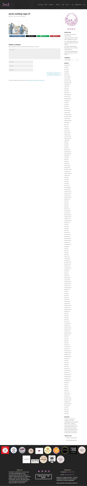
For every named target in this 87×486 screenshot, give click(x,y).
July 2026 (66, 67)
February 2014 (67, 323)
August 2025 (67, 84)
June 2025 (66, 86)
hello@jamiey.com (73, 440)
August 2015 (67, 289)
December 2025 (67, 81)
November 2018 (67, 216)
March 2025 (66, 92)
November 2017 (67, 240)
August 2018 (67, 222)
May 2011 (66, 388)
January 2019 (67, 212)
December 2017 (67, 238)
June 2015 (66, 293)
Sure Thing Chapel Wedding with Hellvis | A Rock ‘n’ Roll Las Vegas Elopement (71, 48)
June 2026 (66, 69)
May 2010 (66, 411)
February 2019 (67, 210)
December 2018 (67, 214)
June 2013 (66, 338)
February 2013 (67, 346)
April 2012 (66, 366)
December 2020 (67, 169)
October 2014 (67, 307)
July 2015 (66, 291)
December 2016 (67, 262)
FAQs (72, 4)
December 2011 (67, 374)
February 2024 (67, 110)
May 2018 (66, 228)
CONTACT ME (40, 4)
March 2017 (66, 256)
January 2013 (67, 348)
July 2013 (66, 336)
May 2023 (66, 126)
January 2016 (67, 279)
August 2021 (67, 155)
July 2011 (66, 384)
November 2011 (67, 376)
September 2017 (67, 244)
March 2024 (66, 108)
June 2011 (66, 386)
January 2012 (67, 372)
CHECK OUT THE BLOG (43, 476)
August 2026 (67, 65)
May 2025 (66, 88)
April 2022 (66, 147)
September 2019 (67, 197)
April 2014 (66, 319)
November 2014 (67, 305)
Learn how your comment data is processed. (35, 80)
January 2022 (67, 149)
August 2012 (67, 358)
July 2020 (66, 177)
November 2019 (67, 193)
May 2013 (66, 340)
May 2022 (66, 145)
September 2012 (67, 356)
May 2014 (66, 317)
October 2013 (67, 331)
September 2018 (67, 220)
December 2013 (67, 327)
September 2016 (67, 268)
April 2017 (66, 254)
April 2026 (66, 73)
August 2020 (67, 175)
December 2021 (67, 151)
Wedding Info (78, 4)
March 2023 (66, 130)
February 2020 (67, 187)
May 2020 (66, 181)
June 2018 (66, 226)
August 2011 (67, 382)
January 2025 (67, 96)
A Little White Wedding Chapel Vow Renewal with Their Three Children (70, 53)
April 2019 (66, 207)
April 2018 (66, 230)
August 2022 (67, 140)
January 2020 (67, 189)
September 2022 (67, 138)
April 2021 (66, 161)
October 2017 (67, 242)
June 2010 (66, 409)
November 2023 (67, 116)
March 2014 (66, 321)
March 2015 (66, 299)
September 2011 (67, 380)
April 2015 (66, 297)
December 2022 (67, 136)
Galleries (51, 4)
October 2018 (67, 218)
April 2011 (66, 390)
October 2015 (67, 285)
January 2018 (67, 236)
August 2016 (67, 270)
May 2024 (66, 106)
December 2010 (67, 398)
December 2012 (67, 350)
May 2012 (66, 364)
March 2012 (66, 368)
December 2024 (67, 98)
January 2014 (67, 325)
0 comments (22, 16)
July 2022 (66, 142)
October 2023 (67, 118)
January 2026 (67, 79)
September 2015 (67, 287)
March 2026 (66, 75)
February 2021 (67, 165)
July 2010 (66, 407)
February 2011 (67, 394)
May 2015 (66, 295)
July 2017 (66, 248)
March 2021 (66, 163)
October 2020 (67, 171)
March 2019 (66, 208)
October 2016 (67, 266)
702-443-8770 (74, 437)
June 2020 (66, 179)
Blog (63, 4)
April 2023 (66, 128)
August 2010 (67, 405)
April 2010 (66, 413)
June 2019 (66, 203)
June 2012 (66, 362)
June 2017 (66, 250)
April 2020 (66, 183)
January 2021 (67, 167)
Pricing (57, 4)
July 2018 (66, 224)
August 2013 (67, 334)
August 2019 (67, 199)
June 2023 (66, 124)
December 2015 (67, 281)
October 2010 (67, 401)
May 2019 (66, 205)
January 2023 (67, 134)
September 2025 (67, 82)
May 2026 (66, 71)
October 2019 (67, 195)
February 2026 (67, 77)
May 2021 (66, 159)
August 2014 (67, 311)
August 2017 (67, 246)
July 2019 (66, 201)
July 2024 (66, 102)
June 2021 (66, 157)
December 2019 (67, 191)
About (67, 4)
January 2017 (67, 260)
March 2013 (66, 344)
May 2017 (66, 252)
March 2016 (66, 275)
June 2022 (66, 144)
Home (46, 4)
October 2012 (67, 354)
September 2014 (67, 309)
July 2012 (66, 360)
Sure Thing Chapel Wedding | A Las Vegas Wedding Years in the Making (71, 43)
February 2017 (67, 258)
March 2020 (66, 185)
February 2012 (67, 370)
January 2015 (67, 303)
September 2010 (67, 403)
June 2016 (66, 272)
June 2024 (66, 104)
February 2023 (67, 132)
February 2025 (67, 94)
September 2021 (67, 153)
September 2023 (67, 120)
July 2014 (66, 313)
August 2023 (67, 122)
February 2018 (67, 234)
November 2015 (67, 283)
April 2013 (66, 342)
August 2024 (67, 100)
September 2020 (67, 173)
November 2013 (67, 329)
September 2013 (67, 333)
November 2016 (67, 264)
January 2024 (67, 112)
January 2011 (67, 396)
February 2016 (67, 277)
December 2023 (67, 114)
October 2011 (67, 378)
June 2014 (66, 315)
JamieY (11, 16)
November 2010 (67, 400)
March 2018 (66, 232)
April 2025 (66, 90)
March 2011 (66, 392)
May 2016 (66, 273)
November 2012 (67, 352)
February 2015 (67, 301)
